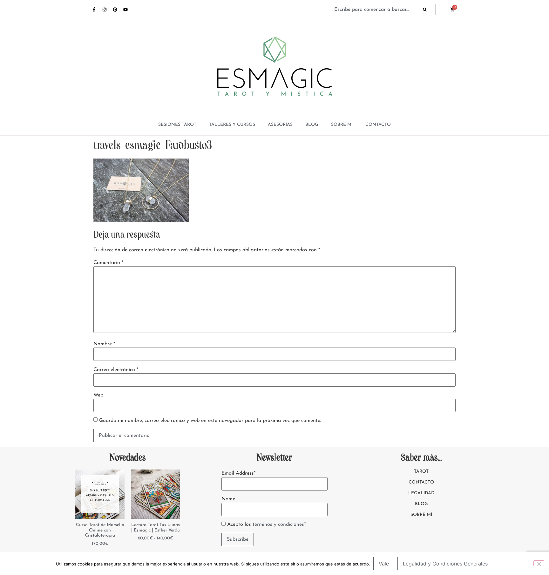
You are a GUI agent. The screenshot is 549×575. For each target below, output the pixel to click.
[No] (538, 563)
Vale (384, 563)
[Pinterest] (115, 9)
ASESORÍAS (280, 124)
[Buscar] (429, 9)
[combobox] (375, 9)
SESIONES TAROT (177, 124)
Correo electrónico (115, 369)
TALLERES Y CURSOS (232, 124)
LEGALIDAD (421, 493)
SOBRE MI (342, 124)
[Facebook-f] (94, 9)
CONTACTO (378, 124)
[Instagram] (104, 9)
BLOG (311, 124)
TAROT (421, 471)
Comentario (108, 262)
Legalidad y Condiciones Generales (445, 563)
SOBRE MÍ (421, 514)
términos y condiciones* (279, 524)
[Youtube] (125, 9)
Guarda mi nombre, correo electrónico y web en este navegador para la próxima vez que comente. (210, 420)
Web (98, 395)
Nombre (104, 344)
